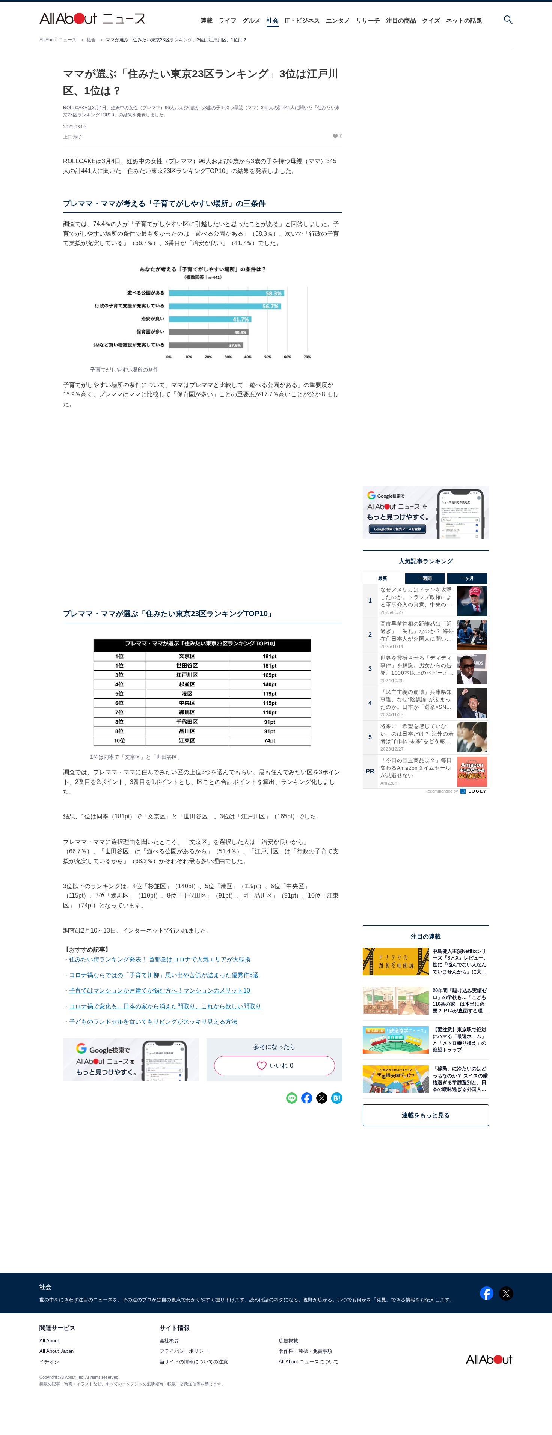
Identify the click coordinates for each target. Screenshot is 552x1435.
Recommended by (442, 791)
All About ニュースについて (309, 1361)
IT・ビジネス (302, 20)
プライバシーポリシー (184, 1351)
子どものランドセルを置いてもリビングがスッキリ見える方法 (153, 1021)
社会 (273, 20)
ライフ (228, 20)
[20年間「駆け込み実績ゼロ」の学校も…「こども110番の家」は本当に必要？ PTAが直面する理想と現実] (459, 1000)
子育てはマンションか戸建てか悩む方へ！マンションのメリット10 (159, 990)
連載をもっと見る (426, 1115)
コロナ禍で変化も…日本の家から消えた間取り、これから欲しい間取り (165, 1006)
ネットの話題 (464, 20)
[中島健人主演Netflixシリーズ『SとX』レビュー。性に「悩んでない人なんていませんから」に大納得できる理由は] (459, 961)
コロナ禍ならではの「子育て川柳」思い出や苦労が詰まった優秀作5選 (164, 975)
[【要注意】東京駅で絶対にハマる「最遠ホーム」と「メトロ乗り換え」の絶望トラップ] (459, 1040)
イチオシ (49, 1361)
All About (49, 1340)
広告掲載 (288, 1340)
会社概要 (169, 1340)
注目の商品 (401, 20)
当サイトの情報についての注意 (194, 1361)
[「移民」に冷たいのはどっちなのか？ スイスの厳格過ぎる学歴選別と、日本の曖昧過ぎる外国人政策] (459, 1079)
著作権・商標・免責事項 (305, 1351)
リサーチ (368, 20)
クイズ (431, 20)
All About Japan (56, 1351)
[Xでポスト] (321, 1098)
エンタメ (338, 20)
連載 (207, 20)
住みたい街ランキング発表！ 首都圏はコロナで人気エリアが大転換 (160, 959)
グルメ (252, 20)
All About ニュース (58, 39)
